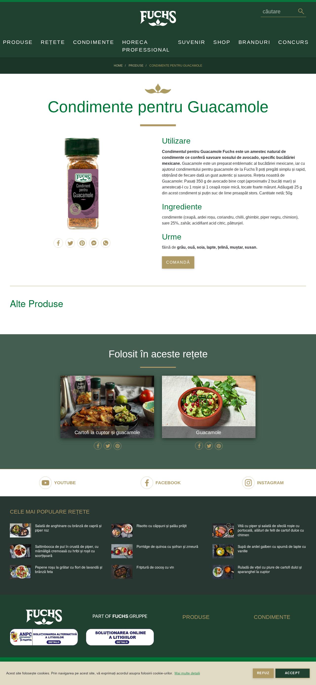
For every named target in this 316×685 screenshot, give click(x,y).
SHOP (221, 42)
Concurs (293, 42)
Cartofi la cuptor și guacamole (107, 432)
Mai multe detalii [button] (187, 673)
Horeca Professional (146, 46)
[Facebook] (58, 243)
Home (118, 65)
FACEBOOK (168, 482)
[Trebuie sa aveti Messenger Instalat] (94, 243)
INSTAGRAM (270, 482)
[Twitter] (70, 243)
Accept (292, 673)
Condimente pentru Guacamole (175, 65)
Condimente (93, 42)
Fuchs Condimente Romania (44, 617)
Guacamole (208, 432)
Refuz (263, 673)
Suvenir (191, 42)
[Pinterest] (82, 243)
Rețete (53, 42)
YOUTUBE (65, 482)
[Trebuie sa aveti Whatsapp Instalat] (105, 243)
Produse (18, 42)
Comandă (178, 262)
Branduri (254, 42)
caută (301, 11)
